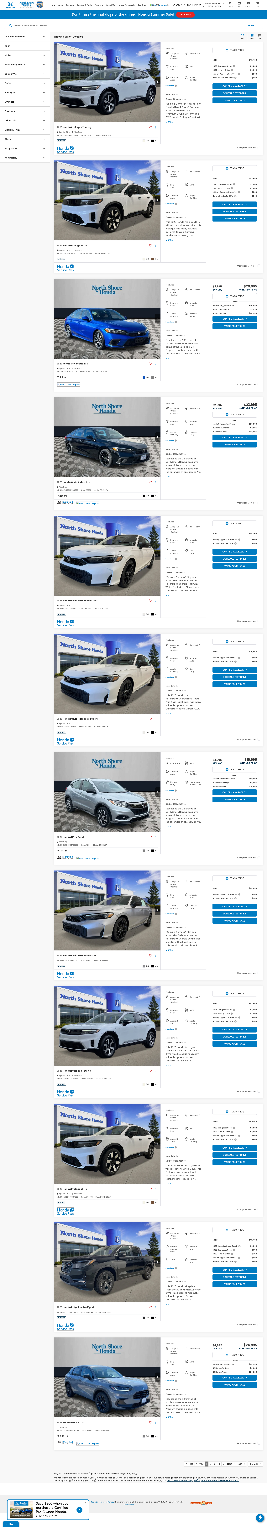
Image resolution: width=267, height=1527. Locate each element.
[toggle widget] (260, 1518)
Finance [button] (99, 5)
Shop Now (185, 14)
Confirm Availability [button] (234, 86)
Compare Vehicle (246, 147)
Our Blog (141, 5)
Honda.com (129, 1505)
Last (241, 1464)
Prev (200, 1464)
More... (169, 121)
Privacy (111, 1502)
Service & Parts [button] (84, 5)
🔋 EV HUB (154, 5)
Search (251, 25)
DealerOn (94, 1502)
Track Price (237, 50)
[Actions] (155, 127)
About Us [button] (110, 5)
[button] (157, 82)
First (190, 1464)
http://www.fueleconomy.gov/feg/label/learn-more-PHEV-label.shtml (203, 1480)
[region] (234, 309)
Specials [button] (70, 5)
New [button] (53, 5)
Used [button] (60, 5)
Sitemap (103, 1502)
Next (230, 1464)
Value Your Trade (234, 100)
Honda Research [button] (126, 5)
